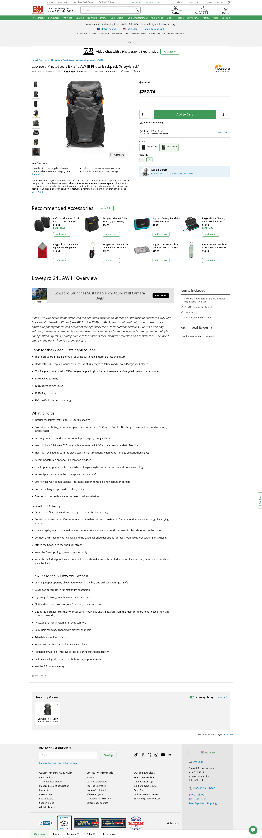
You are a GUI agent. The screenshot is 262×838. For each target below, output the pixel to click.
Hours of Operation (96, 785)
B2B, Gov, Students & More (57, 2)
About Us (200, 2)
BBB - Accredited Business (46, 823)
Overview (39, 834)
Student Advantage (143, 781)
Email (44, 755)
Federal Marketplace (144, 777)
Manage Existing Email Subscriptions (58, 763)
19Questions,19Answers (104, 71)
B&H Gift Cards (197, 799)
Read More (160, 295)
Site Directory (46, 798)
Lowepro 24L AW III (95, 60)
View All (105, 208)
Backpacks (80, 60)
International (45, 794)
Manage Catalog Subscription (54, 785)
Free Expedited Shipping (203, 803)
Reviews (72, 834)
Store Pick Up (196, 794)
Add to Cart (184, 114)
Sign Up (108, 755)
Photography (44, 60)
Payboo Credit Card (96, 790)
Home (34, 60)
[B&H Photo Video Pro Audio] (39, 9)
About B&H (91, 777)
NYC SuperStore (186, 2)
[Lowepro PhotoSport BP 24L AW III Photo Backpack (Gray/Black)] (87, 118)
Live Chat (219, 2)
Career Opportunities (97, 802)
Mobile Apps (174, 823)
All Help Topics (47, 807)
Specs (55, 834)
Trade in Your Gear (204, 788)
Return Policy (46, 777)
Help (210, 2)
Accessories (109, 834)
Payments (44, 790)
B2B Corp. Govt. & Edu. (145, 785)
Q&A (91, 834)
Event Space (140, 790)
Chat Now (170, 51)
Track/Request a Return (51, 781)
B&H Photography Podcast (147, 798)
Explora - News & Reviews (147, 794)
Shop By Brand (46, 802)
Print (138, 71)
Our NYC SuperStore (96, 781)
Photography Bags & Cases (62, 60)
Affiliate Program (94, 794)
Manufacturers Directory (98, 798)
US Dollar (210, 752)
